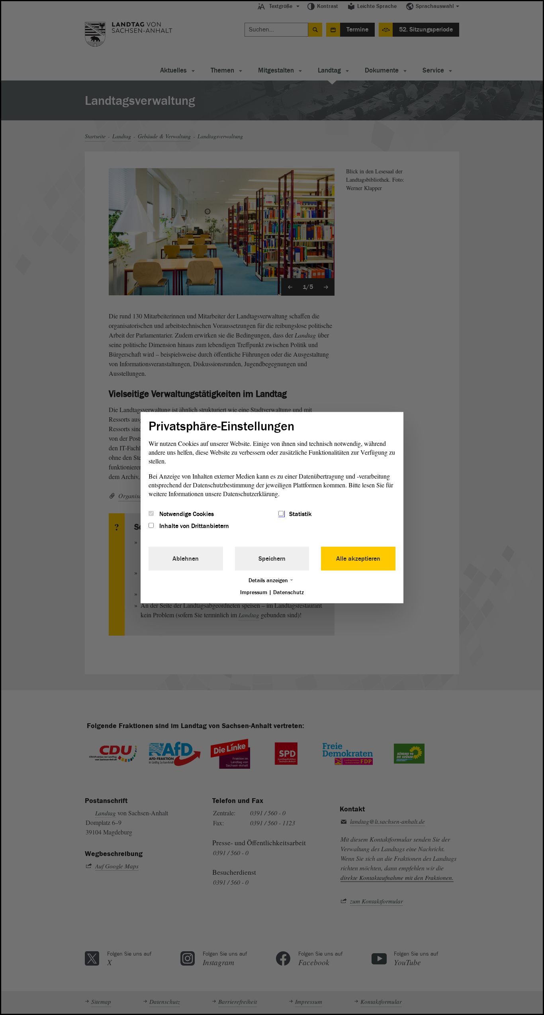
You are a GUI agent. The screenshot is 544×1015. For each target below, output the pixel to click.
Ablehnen (185, 559)
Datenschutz (288, 592)
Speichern (272, 559)
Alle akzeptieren (358, 559)
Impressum (253, 592)
